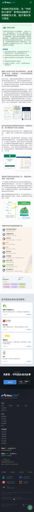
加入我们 (21, 472)
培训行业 (3, 418)
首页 (2, 464)
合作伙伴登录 (14, 464)
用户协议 (30, 472)
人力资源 (3, 421)
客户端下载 (7, 464)
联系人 (11, 405)
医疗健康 (3, 423)
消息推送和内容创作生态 (7, 462)
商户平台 (3, 410)
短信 (26, 405)
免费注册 (10, 382)
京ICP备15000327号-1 (6, 499)
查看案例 (28, 314)
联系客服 (9, 455)
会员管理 (3, 408)
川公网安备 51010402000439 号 (23, 499)
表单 (2, 405)
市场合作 (12, 472)
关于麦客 (3, 472)
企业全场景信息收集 (6, 450)
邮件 (18, 405)
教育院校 (3, 416)
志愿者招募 (26, 218)
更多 (2, 425)
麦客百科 (3, 455)
